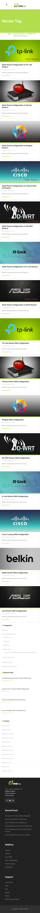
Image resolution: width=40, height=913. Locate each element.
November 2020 (7, 734)
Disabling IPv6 (6, 662)
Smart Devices (7, 657)
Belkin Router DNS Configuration (15, 573)
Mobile (5, 645)
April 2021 (5, 725)
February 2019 (6, 746)
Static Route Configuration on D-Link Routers (20, 267)
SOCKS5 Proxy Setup (8, 666)
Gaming (5, 641)
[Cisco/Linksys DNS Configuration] (20, 520)
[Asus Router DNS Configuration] (20, 597)
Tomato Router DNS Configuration (15, 382)
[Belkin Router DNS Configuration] (20, 558)
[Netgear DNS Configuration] (20, 405)
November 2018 (7, 750)
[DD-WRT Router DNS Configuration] (20, 444)
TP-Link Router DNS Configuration (15, 343)
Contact (7, 892)
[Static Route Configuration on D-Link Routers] (20, 252)
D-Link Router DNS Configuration (15, 496)
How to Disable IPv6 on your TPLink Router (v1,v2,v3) (18, 830)
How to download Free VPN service (13, 700)
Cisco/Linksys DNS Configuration (15, 534)
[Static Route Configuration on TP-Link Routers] (20, 50)
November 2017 (6, 758)
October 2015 (6, 771)
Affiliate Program (10, 791)
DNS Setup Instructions (12, 899)
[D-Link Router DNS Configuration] (20, 482)
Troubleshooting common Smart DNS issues (16, 678)
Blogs (3, 630)
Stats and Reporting (11, 860)
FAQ (6, 889)
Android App (9, 867)
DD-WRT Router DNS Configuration (16, 458)
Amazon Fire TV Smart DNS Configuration (15, 689)
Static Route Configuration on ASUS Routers (19, 305)
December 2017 (6, 754)
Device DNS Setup (7, 634)
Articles (7, 896)
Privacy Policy (9, 795)
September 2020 (7, 738)
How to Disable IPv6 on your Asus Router (17, 835)
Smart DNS (8, 857)
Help (6, 886)
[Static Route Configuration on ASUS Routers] (20, 291)
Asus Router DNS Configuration (14, 611)
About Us (8, 853)
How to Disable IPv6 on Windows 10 (13, 710)
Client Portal (9, 882)
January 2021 (6, 729)
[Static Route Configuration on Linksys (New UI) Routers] (20, 172)
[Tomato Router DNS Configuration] (20, 367)
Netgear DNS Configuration (13, 420)
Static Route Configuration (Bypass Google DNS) (19, 652)
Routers (5, 649)
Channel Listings (10, 863)
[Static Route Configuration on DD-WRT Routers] (20, 212)
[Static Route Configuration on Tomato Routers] (20, 91)
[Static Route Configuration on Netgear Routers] (20, 131)
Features (7, 850)
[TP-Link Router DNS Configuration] (20, 329)
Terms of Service (10, 793)
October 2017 (6, 762)
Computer (6, 637)
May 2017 (5, 766)
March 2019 (5, 742)
